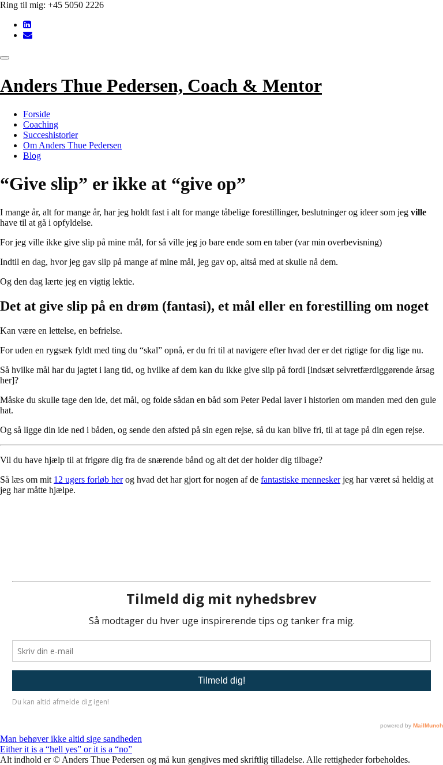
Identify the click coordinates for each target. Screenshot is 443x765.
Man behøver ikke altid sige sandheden (71, 739)
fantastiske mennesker (300, 479)
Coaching (40, 124)
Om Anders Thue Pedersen (72, 145)
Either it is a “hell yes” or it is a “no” (66, 749)
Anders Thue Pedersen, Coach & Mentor (161, 85)
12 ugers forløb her (88, 479)
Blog (32, 156)
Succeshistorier (50, 135)
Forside (36, 114)
